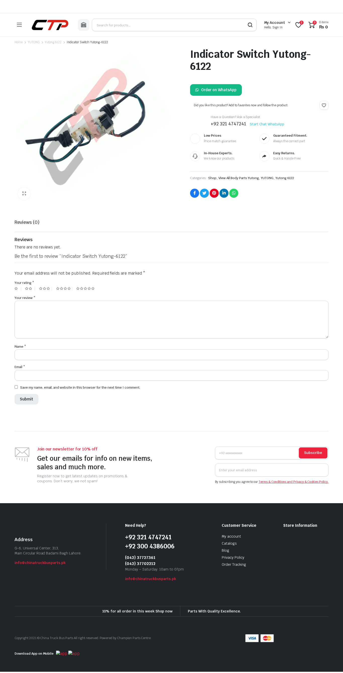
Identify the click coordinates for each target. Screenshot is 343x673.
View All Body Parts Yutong (238, 178)
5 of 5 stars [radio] (86, 289)
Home (19, 42)
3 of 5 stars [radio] (45, 289)
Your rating (24, 283)
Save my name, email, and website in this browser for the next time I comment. (80, 387)
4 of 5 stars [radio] (64, 289)
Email (20, 367)
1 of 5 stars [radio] (18, 289)
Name (20, 346)
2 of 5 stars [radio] (30, 289)
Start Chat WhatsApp (267, 124)
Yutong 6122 (53, 42)
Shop (212, 178)
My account (231, 536)
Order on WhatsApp (219, 89)
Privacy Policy (233, 557)
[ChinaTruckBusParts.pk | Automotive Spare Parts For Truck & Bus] (49, 24)
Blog (225, 550)
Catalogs (229, 543)
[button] (24, 193)
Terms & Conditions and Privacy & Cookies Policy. (293, 482)
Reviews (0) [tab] (27, 222)
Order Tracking (234, 564)
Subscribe (313, 452)
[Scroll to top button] (331, 661)
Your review (25, 298)
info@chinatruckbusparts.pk (40, 562)
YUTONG (34, 42)
